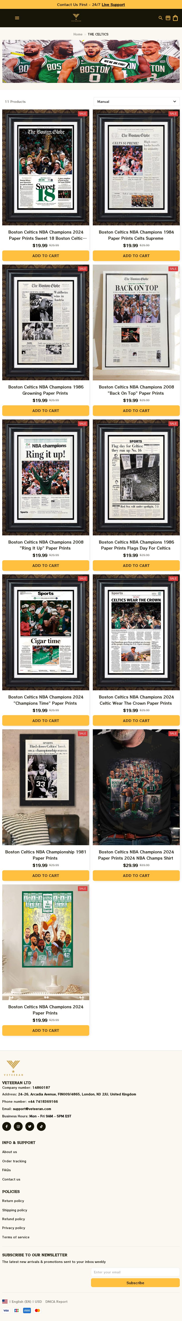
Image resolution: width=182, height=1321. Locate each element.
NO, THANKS (134, 696)
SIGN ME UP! (134, 683)
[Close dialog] (172, 616)
